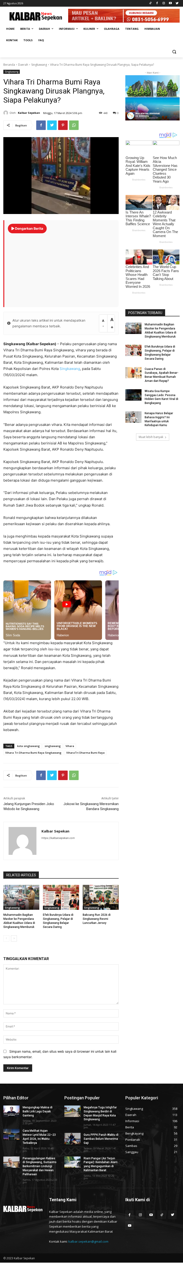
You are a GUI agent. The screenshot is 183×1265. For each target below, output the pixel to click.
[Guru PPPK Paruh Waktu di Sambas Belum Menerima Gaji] (72, 1138)
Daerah (23, 65)
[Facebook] (157, 3)
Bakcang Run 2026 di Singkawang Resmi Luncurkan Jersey (97, 919)
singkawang (53, 746)
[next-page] (14, 938)
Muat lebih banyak (151, 437)
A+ (111, 323)
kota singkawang (28, 746)
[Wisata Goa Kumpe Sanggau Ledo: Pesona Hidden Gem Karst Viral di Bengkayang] (133, 395)
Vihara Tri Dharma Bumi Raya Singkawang (33, 752)
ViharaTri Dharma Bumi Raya (85, 752)
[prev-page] (6, 938)
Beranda (9, 65)
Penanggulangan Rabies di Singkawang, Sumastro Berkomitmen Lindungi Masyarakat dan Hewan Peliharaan (39, 1166)
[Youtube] (170, 3)
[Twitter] (177, 3)
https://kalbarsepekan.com (58, 838)
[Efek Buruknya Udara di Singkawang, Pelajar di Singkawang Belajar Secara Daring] (61, 897)
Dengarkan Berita (28, 228)
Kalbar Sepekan (29, 113)
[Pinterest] (63, 125)
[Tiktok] (150, 3)
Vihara (70, 746)
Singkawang (39, 65)
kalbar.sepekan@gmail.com (88, 1241)
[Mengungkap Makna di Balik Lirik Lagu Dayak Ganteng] (11, 1111)
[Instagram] (164, 3)
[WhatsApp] (74, 125)
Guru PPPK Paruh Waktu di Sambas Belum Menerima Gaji (101, 1139)
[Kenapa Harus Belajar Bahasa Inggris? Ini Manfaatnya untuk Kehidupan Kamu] (133, 417)
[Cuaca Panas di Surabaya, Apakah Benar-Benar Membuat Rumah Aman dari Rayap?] (133, 373)
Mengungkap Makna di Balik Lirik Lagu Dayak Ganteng (37, 1111)
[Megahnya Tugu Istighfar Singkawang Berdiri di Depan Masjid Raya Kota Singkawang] (72, 1111)
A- (103, 323)
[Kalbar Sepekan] (6, 112)
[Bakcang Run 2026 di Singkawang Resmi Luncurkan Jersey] (101, 897)
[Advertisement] (61, 267)
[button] (174, 51)
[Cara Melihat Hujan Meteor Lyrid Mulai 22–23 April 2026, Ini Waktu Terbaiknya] (11, 1134)
